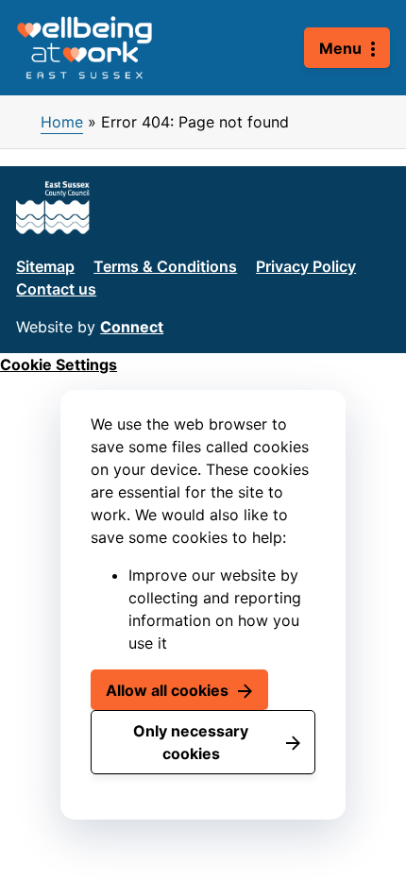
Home (62, 121)
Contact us (56, 288)
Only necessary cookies (190, 742)
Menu (340, 48)
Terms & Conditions (165, 266)
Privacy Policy (306, 266)
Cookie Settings (58, 364)
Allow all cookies (167, 690)
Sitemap (45, 266)
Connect (131, 326)
